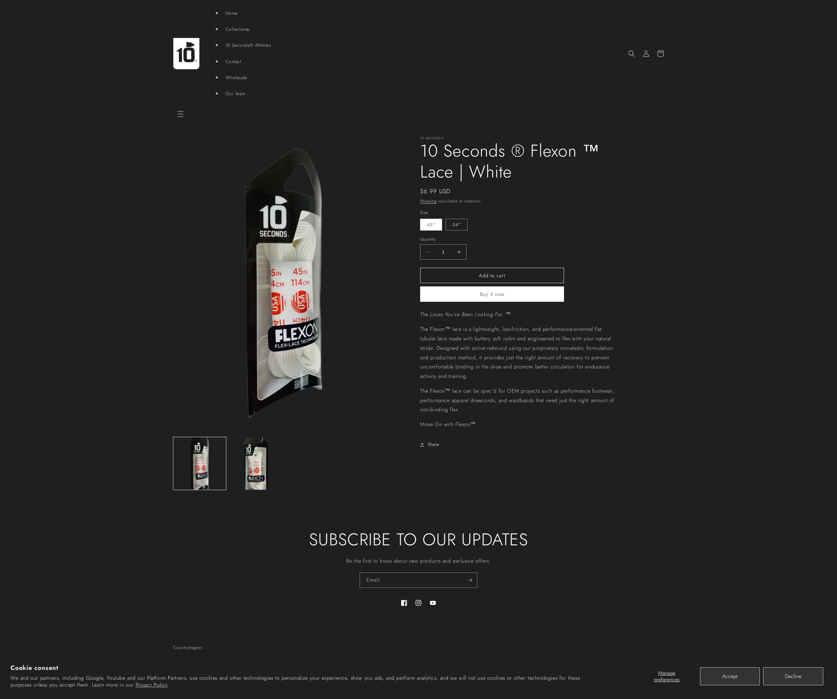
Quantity (428, 239)
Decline (793, 676)
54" (457, 224)
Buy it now (492, 294)
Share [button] (433, 444)
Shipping (428, 201)
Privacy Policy (152, 685)
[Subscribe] (470, 580)
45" (431, 224)
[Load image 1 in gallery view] (199, 463)
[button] (180, 114)
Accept (730, 676)
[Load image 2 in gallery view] (255, 463)
